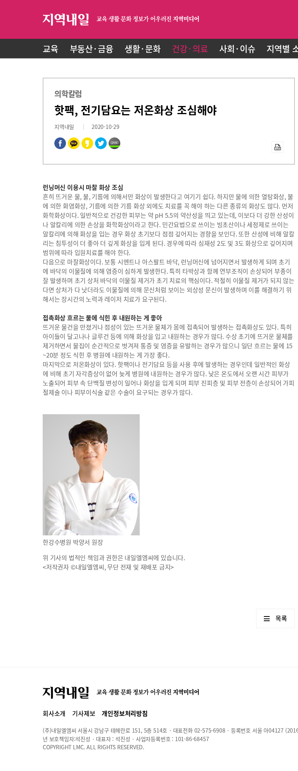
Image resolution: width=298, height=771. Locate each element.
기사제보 (83, 713)
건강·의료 (190, 48)
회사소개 (54, 713)
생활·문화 (142, 48)
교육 (50, 48)
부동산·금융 (91, 48)
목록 (281, 618)
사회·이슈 (237, 48)
